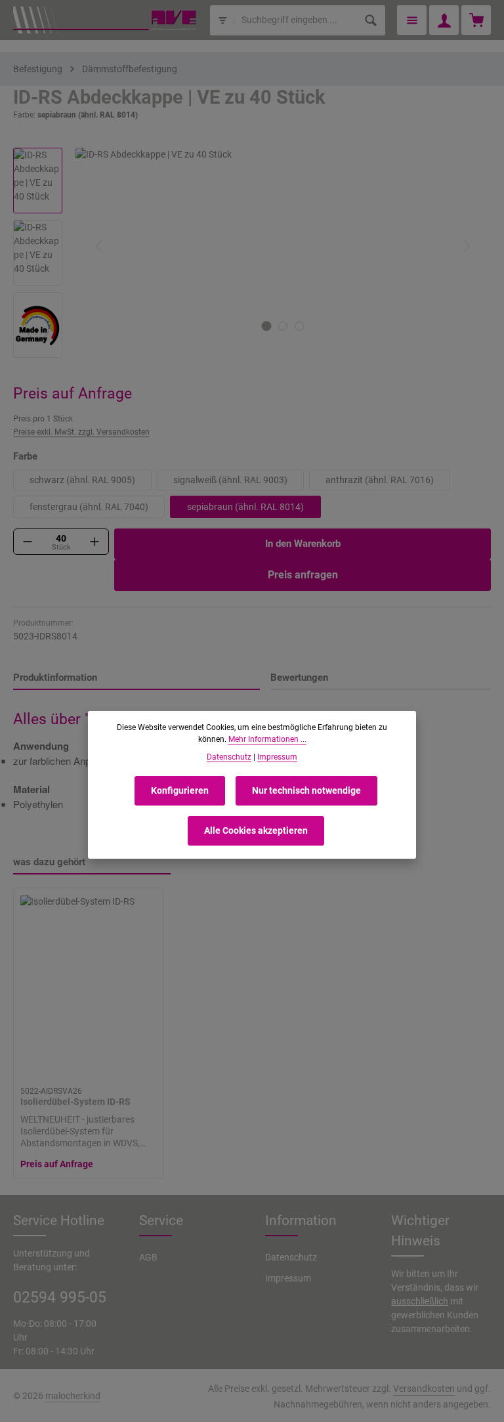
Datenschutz (291, 1257)
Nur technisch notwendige (306, 790)
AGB (148, 1257)
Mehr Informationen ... (267, 739)
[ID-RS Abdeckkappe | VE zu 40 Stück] (282, 246)
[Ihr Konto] (444, 20)
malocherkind (72, 1395)
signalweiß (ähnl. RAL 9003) (230, 480)
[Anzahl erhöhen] (94, 541)
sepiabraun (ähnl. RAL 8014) (245, 507)
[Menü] (412, 20)
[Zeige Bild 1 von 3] (267, 326)
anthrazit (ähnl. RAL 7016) (380, 480)
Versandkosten (424, 1388)
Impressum (288, 1278)
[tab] (136, 678)
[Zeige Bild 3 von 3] (299, 326)
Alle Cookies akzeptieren (256, 830)
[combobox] (296, 20)
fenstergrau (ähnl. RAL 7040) (89, 507)
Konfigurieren (180, 790)
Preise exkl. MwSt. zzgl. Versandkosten (81, 432)
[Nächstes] (466, 246)
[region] (252, 253)
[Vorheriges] (100, 246)
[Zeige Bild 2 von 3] (283, 326)
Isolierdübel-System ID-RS (75, 1101)
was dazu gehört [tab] (49, 862)
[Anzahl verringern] (27, 541)
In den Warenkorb (303, 543)
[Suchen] (371, 20)
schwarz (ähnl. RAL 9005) (82, 480)
